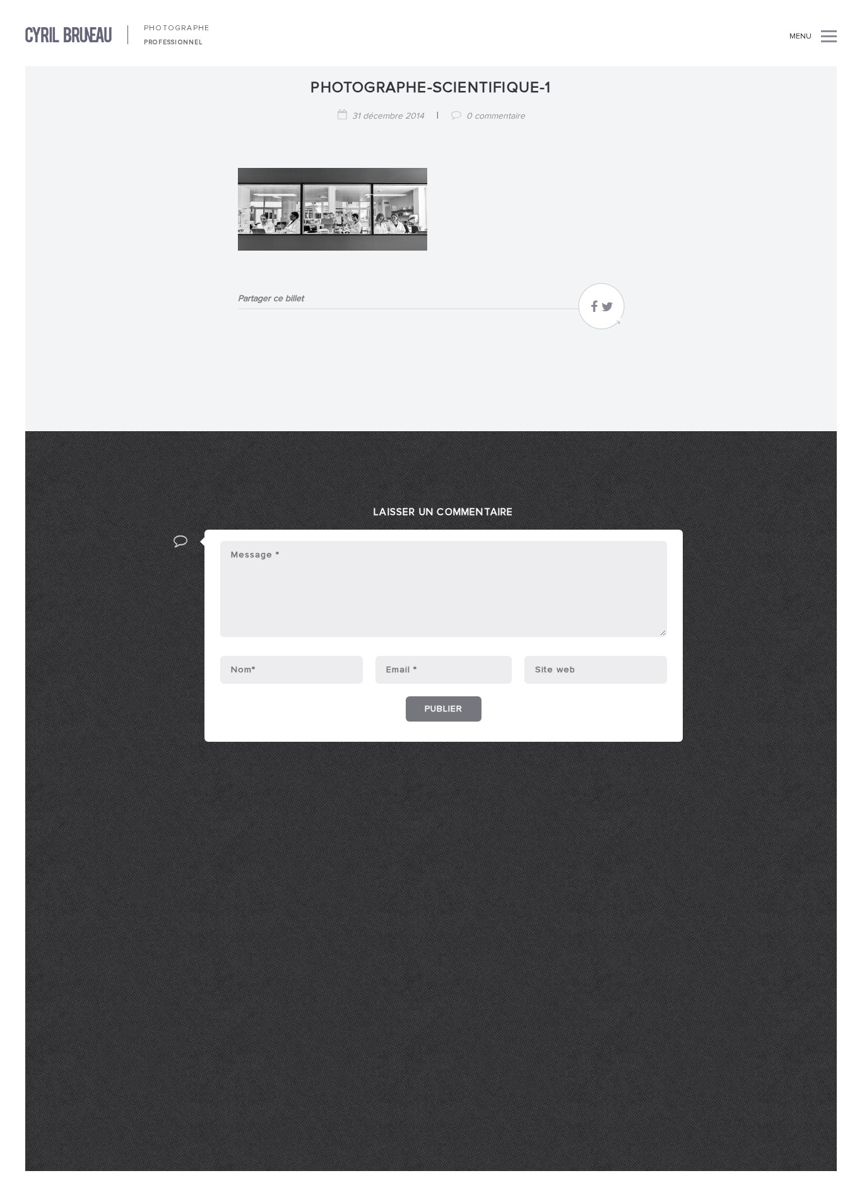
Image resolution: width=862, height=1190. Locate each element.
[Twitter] (607, 310)
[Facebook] (594, 310)
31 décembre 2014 (388, 116)
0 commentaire (495, 116)
